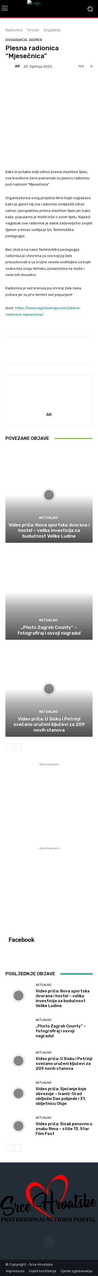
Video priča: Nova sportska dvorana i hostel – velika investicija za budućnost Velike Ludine (49, 530)
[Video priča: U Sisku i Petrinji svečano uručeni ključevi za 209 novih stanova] (49, 689)
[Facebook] (49, 1241)
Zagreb (35, 40)
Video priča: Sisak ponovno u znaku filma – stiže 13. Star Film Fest (64, 1128)
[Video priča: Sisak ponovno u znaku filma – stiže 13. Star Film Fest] (18, 1126)
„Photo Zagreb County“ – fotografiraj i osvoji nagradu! (49, 630)
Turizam (33, 30)
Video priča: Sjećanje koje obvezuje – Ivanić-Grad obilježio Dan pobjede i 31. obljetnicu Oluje (61, 1096)
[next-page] (17, 747)
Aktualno (48, 517)
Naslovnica (13, 30)
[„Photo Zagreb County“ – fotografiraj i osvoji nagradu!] (49, 592)
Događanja (52, 30)
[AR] (9, 66)
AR (17, 66)
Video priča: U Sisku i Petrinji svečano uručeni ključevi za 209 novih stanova (49, 724)
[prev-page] (8, 747)
